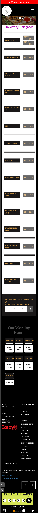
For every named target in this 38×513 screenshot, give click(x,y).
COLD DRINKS (26, 459)
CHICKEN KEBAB (27, 424)
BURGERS (24, 433)
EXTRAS (24, 449)
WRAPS (23, 427)
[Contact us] (23, 510)
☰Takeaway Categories (18, 27)
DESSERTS (25, 456)
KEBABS (24, 421)
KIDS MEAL (25, 452)
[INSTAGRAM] (25, 485)
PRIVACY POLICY (8, 417)
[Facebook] (33, 485)
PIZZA (23, 418)
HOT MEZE (25, 414)
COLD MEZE (25, 411)
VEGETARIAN (25, 440)
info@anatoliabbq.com (10, 478)
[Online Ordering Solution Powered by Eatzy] (9, 427)
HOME (4, 413)
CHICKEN (24, 430)
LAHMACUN (25, 437)
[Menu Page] (4, 510)
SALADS (24, 446)
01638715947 (7, 475)
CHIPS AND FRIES (27, 443)
